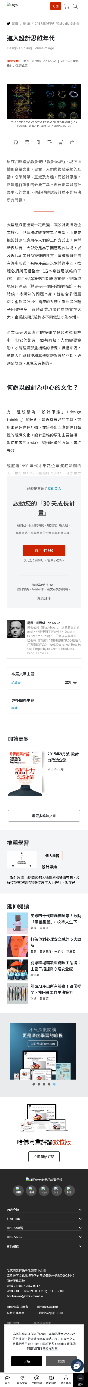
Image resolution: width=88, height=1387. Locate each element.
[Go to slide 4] (49, 1084)
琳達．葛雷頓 (39, 928)
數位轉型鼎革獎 (47, 1307)
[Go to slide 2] (39, 1084)
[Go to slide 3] (44, 1084)
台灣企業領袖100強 (50, 1313)
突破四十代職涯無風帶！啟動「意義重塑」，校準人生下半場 (56, 919)
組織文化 (13, 61)
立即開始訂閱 (44, 1156)
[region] (44, 1051)
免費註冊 (44, 598)
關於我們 (13, 1323)
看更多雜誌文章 (44, 815)
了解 (26, 1361)
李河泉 (35, 975)
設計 (14, 707)
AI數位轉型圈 (16, 1313)
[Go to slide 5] (54, 1084)
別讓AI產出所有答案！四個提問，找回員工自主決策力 (56, 989)
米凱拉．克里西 (64, 951)
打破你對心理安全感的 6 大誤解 (56, 942)
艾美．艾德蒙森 (41, 951)
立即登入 (54, 488)
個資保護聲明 (42, 1323)
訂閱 (56, 6)
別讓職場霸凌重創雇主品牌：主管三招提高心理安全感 (56, 965)
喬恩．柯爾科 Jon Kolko (39, 61)
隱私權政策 (50, 1348)
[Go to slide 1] (33, 1084)
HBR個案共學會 (17, 1307)
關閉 (61, 1361)
